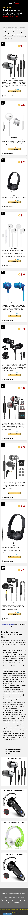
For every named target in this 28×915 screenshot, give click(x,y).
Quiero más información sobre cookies (18, 913)
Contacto (22, 893)
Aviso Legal (5, 893)
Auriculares (11, 624)
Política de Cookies (14, 893)
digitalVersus (5, 624)
